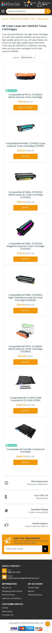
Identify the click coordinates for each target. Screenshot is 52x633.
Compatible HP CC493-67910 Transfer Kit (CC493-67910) (25, 399)
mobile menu (3, 11)
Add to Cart (25, 107)
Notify (25, 156)
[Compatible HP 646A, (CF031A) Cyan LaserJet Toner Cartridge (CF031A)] (25, 127)
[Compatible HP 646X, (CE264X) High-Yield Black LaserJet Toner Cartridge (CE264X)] (25, 279)
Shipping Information (12, 591)
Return (31, 591)
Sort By (16, 57)
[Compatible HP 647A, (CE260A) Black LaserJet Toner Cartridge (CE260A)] (25, 330)
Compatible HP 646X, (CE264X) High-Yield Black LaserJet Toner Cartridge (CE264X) (25, 297)
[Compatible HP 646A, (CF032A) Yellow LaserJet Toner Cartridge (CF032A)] (25, 176)
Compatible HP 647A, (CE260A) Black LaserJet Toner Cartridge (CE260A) (25, 349)
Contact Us (7, 614)
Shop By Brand (35, 594)
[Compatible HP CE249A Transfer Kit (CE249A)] (25, 431)
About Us (6, 587)
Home (5, 607)
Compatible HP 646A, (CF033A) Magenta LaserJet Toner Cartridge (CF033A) (25, 246)
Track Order (33, 587)
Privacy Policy (8, 594)
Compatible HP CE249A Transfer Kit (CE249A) (25, 450)
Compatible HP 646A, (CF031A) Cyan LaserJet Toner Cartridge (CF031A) (25, 145)
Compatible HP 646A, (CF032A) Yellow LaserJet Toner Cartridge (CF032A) (25, 195)
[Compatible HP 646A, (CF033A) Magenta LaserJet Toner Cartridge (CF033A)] (25, 228)
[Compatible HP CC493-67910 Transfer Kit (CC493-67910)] (25, 382)
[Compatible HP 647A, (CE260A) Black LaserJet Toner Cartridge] (25, 76)
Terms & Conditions (11, 598)
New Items (7, 611)
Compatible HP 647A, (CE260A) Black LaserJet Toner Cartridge (25, 96)
